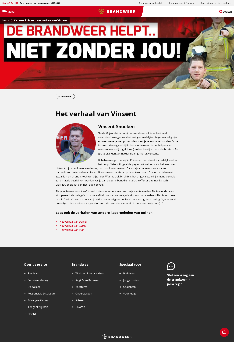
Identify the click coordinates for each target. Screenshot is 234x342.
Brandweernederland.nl (150, 3)
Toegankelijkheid (38, 307)
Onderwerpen (83, 293)
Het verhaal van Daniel (73, 221)
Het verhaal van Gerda (73, 225)
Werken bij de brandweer (90, 273)
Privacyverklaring (38, 300)
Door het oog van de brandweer (216, 3)
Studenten (129, 287)
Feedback (33, 273)
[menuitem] (150, 3)
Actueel (79, 300)
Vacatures (81, 287)
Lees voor (66, 96)
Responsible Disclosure (42, 293)
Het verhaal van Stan (72, 230)
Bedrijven (129, 273)
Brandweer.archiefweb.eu (181, 3)
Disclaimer (34, 287)
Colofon (80, 307)
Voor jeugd (129, 293)
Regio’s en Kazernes (87, 280)
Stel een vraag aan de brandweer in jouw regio (180, 279)
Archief (32, 313)
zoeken (227, 12)
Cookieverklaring (38, 280)
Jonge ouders (131, 280)
